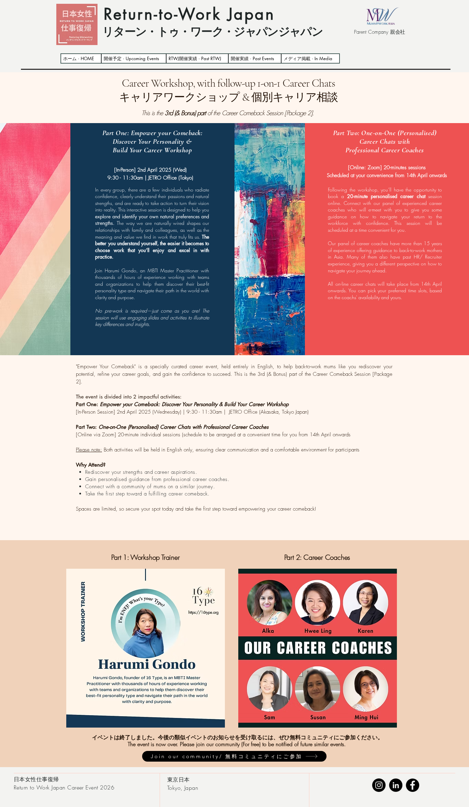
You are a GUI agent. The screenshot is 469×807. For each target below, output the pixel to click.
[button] (197, 58)
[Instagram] (379, 785)
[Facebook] (412, 785)
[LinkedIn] (395, 785)
